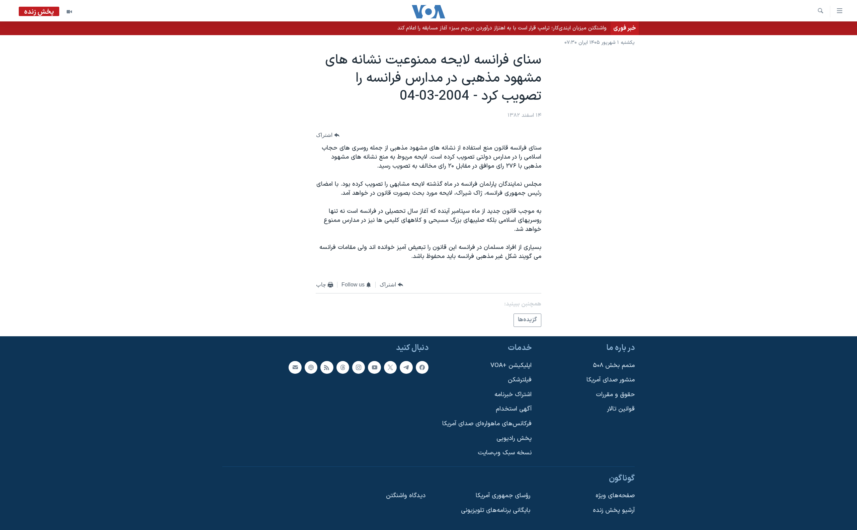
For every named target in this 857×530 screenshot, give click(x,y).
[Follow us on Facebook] (422, 367)
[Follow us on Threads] (342, 367)
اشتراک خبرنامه (513, 394)
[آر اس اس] (326, 367)
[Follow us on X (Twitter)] (390, 367)
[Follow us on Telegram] (406, 367)
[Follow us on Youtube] (374, 367)
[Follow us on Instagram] (358, 367)
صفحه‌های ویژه (615, 495)
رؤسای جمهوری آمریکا (503, 495)
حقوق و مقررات (615, 394)
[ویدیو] (69, 12)
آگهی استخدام (514, 409)
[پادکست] (311, 367)
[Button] (327, 135)
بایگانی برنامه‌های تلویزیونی (495, 510)
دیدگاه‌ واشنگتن (405, 495)
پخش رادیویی (514, 438)
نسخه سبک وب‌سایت (505, 452)
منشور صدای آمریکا (611, 379)
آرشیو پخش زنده (614, 510)
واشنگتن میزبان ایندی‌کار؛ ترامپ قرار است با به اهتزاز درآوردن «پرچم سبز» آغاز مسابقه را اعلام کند (502, 28)
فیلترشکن (520, 379)
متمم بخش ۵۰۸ (614, 365)
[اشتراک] (295, 367)
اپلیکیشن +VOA (511, 365)
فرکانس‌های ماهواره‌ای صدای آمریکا (487, 423)
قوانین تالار (621, 409)
